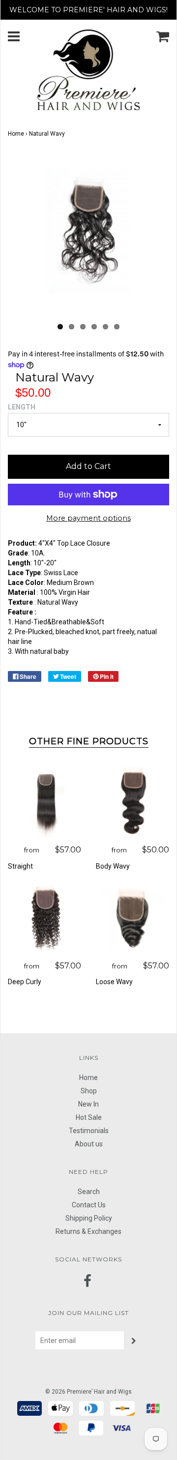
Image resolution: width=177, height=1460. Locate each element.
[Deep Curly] (44, 917)
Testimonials (89, 1131)
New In (88, 1104)
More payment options (88, 518)
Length (21, 407)
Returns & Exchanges (88, 1231)
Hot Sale (89, 1117)
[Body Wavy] (132, 801)
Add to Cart (88, 466)
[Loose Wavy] (132, 917)
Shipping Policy (88, 1218)
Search (89, 1192)
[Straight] (44, 801)
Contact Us (89, 1205)
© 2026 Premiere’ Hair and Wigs (88, 1391)
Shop (89, 1091)
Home (16, 133)
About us (89, 1144)
